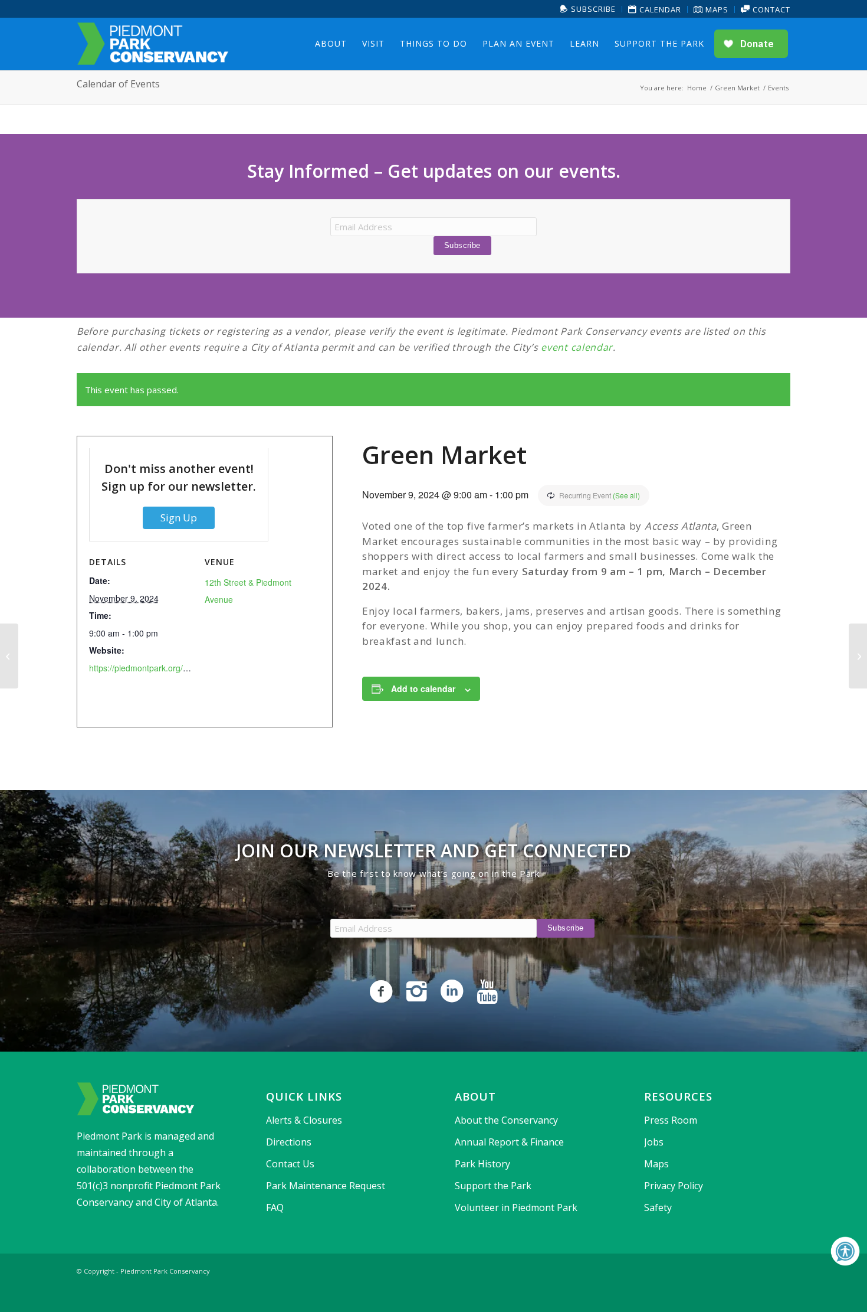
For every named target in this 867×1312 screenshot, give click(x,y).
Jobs (654, 1141)
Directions (288, 1141)
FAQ (275, 1207)
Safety (658, 1207)
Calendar (659, 9)
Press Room (670, 1120)
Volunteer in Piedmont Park (516, 1207)
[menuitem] (588, 9)
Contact (770, 9)
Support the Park (493, 1185)
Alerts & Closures (304, 1120)
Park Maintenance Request (325, 1185)
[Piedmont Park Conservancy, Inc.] (153, 44)
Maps (715, 9)
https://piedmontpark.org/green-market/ (162, 668)
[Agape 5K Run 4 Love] (9, 656)
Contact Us (290, 1163)
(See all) (626, 495)
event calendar (577, 347)
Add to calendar (423, 688)
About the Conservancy (506, 1120)
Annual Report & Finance (509, 1141)
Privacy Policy (673, 1185)
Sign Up (178, 517)
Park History (482, 1163)
